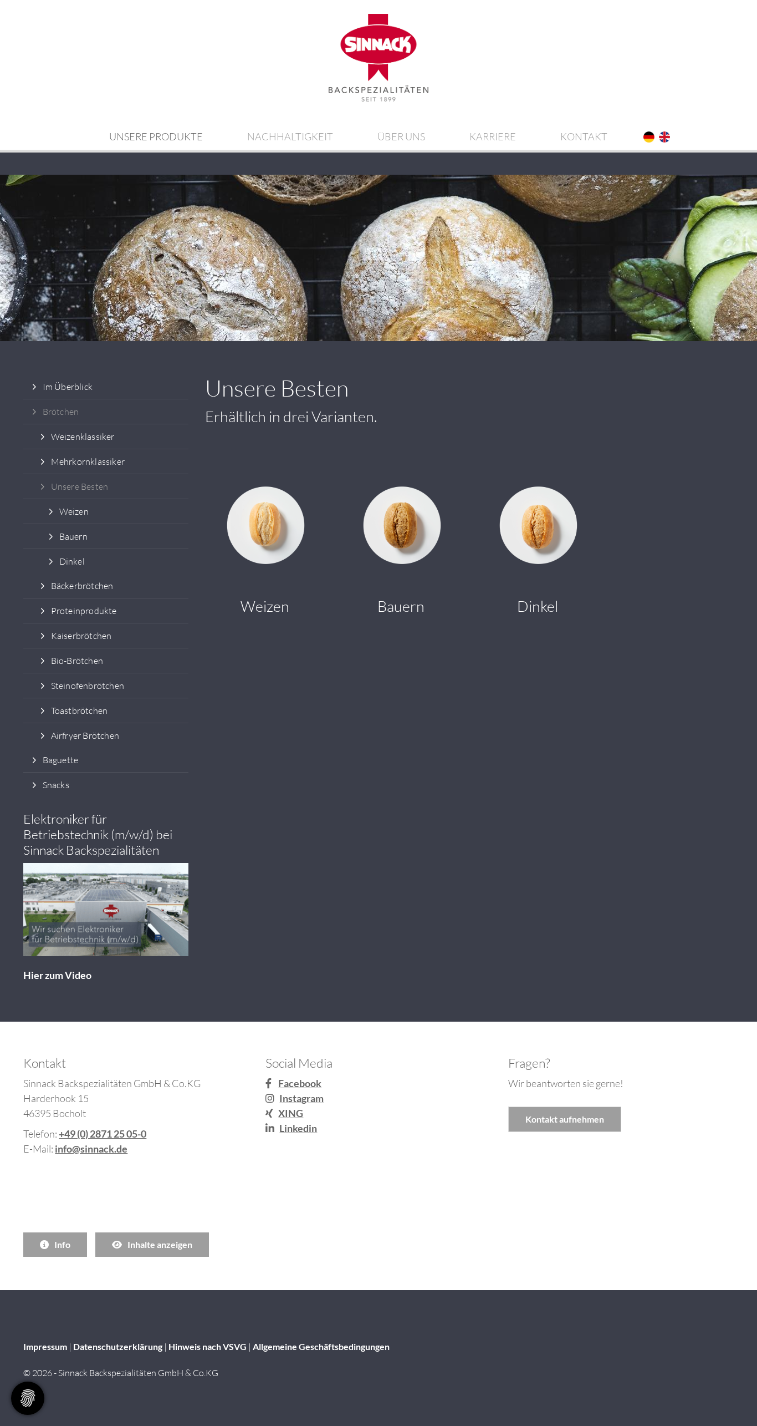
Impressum (45, 1346)
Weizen (74, 511)
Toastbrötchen (79, 710)
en (664, 138)
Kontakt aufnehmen (564, 1119)
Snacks (56, 784)
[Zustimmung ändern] (27, 1398)
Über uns (401, 136)
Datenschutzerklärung (117, 1346)
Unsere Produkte (156, 136)
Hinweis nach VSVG (207, 1346)
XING (290, 1113)
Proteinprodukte (84, 610)
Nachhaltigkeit (290, 136)
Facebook (299, 1083)
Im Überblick (68, 386)
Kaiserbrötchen (81, 635)
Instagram (301, 1098)
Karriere (492, 136)
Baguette (61, 759)
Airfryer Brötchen (85, 735)
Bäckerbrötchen (82, 585)
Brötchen (61, 411)
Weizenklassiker (83, 436)
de (649, 138)
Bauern (73, 536)
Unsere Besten (80, 486)
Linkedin (298, 1128)
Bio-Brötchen (77, 660)
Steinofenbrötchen (87, 685)
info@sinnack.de (91, 1149)
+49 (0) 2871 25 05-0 (102, 1134)
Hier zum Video (57, 975)
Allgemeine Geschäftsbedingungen (321, 1346)
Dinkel (72, 561)
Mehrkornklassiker (88, 461)
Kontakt (583, 136)
